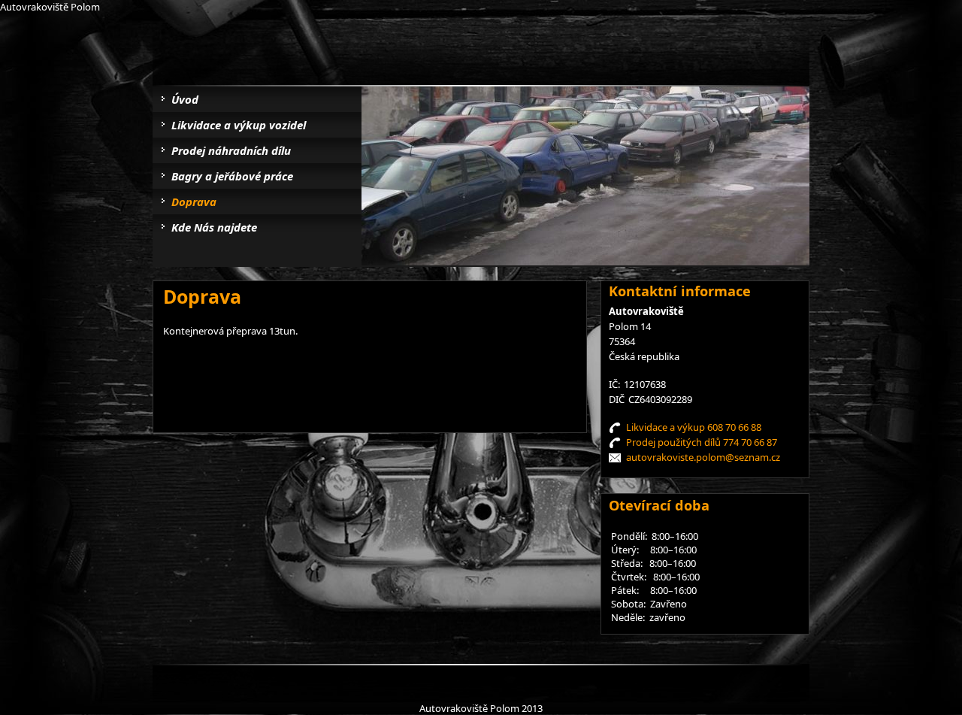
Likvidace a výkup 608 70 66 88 (693, 427)
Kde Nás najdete (214, 227)
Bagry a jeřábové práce (232, 175)
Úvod (184, 99)
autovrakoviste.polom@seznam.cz (703, 457)
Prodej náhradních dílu (231, 150)
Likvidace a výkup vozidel (238, 124)
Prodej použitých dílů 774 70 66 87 (701, 442)
